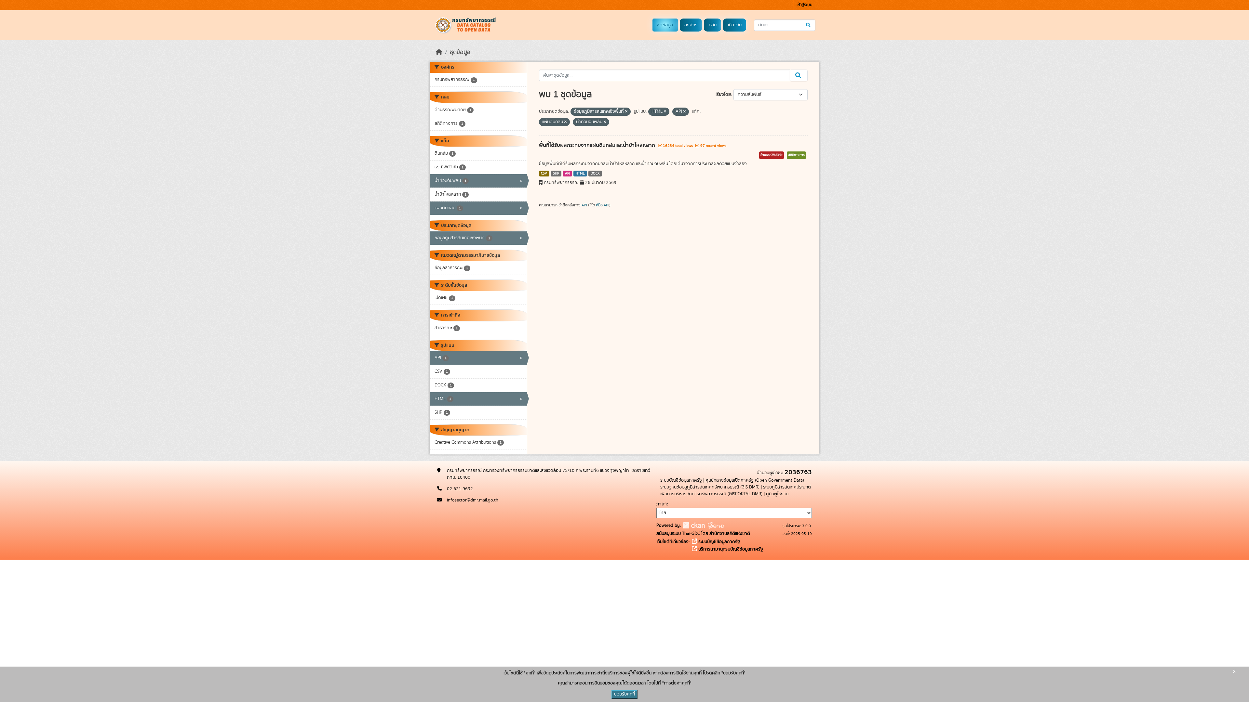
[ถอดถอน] (626, 111)
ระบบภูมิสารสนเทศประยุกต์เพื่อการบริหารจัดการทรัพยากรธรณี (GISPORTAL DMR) (735, 490)
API (567, 173)
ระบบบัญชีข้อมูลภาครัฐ (681, 480)
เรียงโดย (723, 94)
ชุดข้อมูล (665, 25)
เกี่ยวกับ (735, 25)
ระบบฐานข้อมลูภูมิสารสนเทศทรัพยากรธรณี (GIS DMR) (709, 487)
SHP (556, 173)
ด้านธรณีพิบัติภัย (771, 155)
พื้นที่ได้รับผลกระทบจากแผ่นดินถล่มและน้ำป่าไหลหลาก (597, 145)
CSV (544, 173)
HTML (580, 173)
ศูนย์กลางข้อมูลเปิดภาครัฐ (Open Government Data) (754, 480)
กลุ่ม (713, 25)
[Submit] (809, 25)
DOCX (595, 173)
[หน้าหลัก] (439, 52)
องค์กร (690, 25)
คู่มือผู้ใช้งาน (777, 494)
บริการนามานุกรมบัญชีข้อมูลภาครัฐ (730, 549)
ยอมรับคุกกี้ (624, 694)
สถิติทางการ (796, 155)
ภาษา (661, 504)
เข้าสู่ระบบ (805, 5)
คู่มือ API (602, 205)
